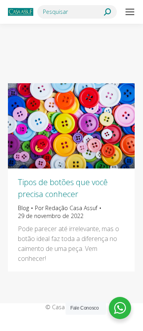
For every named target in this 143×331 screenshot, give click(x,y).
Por (66, 208)
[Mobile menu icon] (130, 12)
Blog (23, 208)
